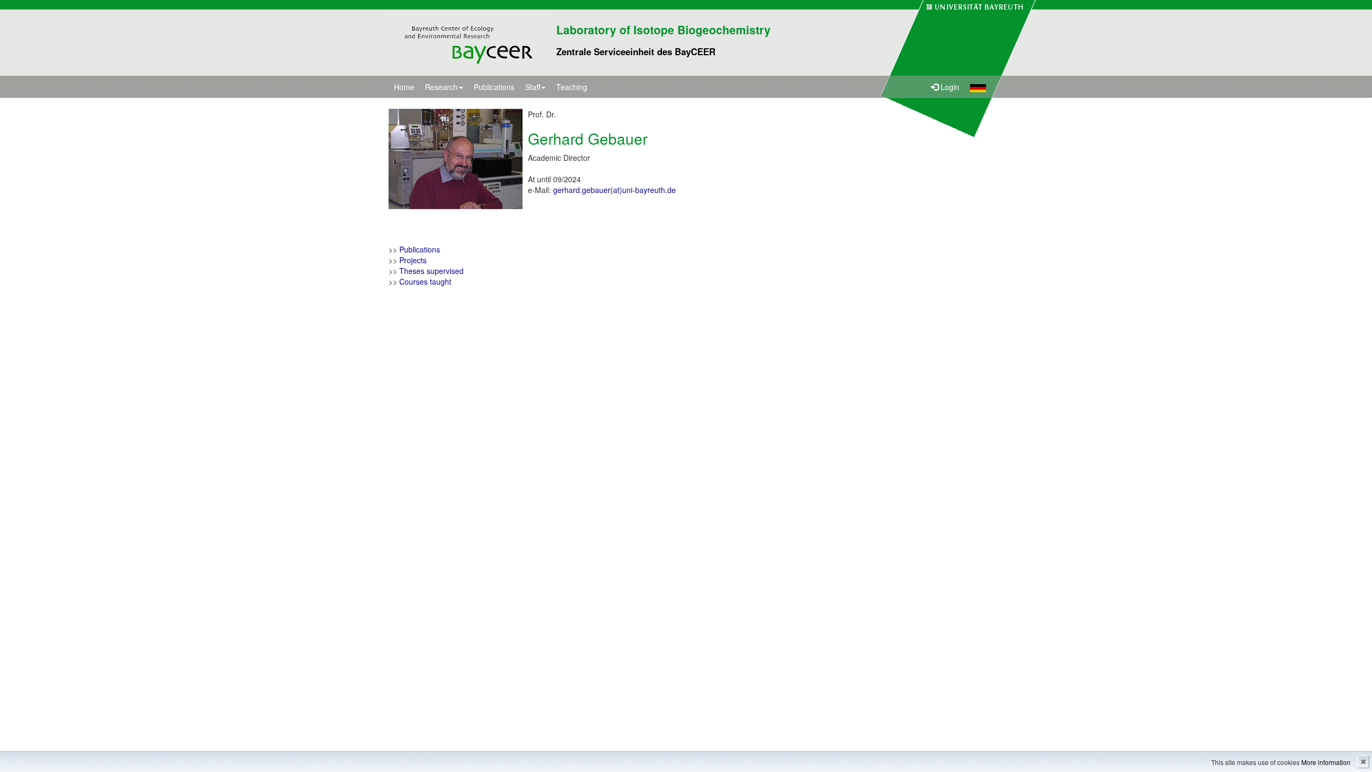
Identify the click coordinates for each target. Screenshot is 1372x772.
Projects (413, 260)
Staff (532, 86)
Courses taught (425, 281)
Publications (494, 86)
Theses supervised (431, 270)
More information (1326, 762)
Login (948, 86)
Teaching (571, 86)
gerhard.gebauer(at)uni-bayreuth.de (614, 189)
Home (404, 86)
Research (441, 86)
